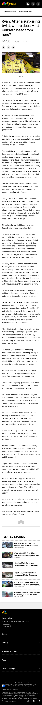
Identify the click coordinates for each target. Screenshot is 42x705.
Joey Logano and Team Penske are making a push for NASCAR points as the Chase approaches (27, 593)
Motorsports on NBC (25, 11)
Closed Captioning (19, 683)
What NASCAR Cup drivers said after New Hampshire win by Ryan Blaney (26, 554)
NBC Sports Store (7, 684)
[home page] (9, 4)
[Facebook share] (3, 47)
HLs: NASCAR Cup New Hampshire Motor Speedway (26, 564)
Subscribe (6, 626)
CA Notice (21, 686)
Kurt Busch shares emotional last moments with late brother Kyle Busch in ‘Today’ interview (27, 583)
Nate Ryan (7, 40)
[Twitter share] (8, 47)
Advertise (4, 683)
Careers (11, 683)
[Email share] (13, 47)
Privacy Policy (33, 684)
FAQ (28, 683)
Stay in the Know (7, 618)
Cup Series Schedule (9, 11)
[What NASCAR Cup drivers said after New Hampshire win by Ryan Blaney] (7, 555)
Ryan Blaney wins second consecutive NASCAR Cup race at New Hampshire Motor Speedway (27, 544)
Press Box (17, 684)
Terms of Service (30, 686)
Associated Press (19, 547)
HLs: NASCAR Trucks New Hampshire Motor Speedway (26, 574)
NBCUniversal (14, 689)
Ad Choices (24, 684)
